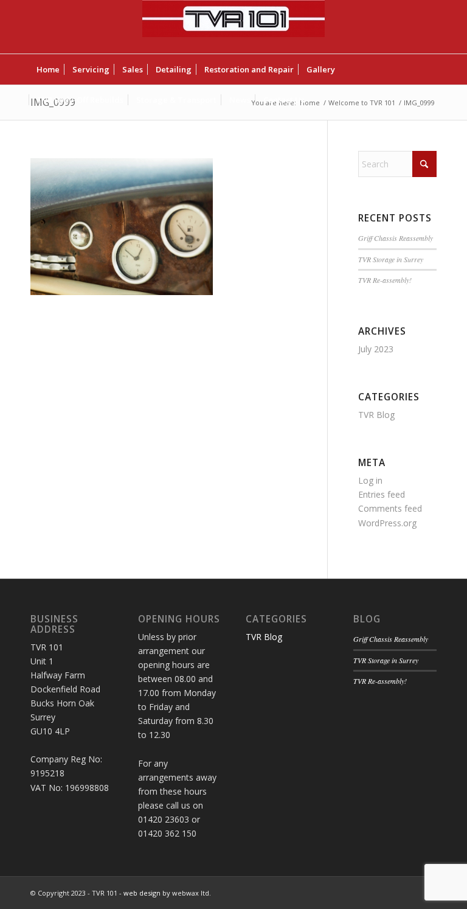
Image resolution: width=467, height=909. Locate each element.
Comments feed (390, 508)
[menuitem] (48, 69)
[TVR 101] (233, 27)
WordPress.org (387, 523)
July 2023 (375, 349)
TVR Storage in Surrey (390, 259)
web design (142, 892)
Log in (370, 480)
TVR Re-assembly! (385, 280)
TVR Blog (376, 414)
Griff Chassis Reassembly (395, 238)
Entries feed (381, 494)
